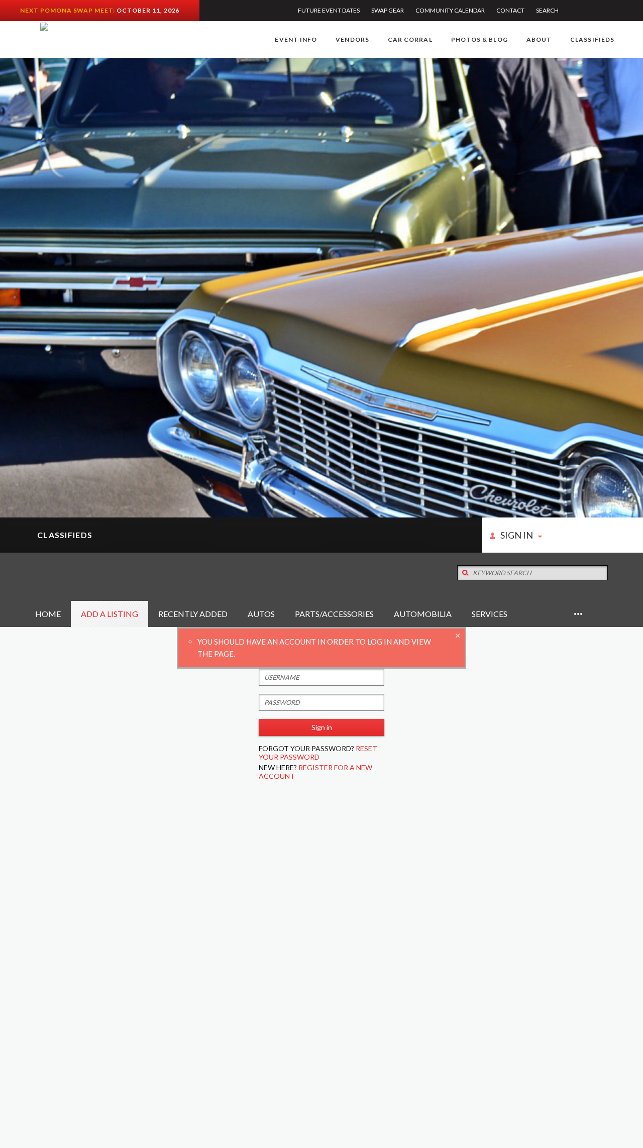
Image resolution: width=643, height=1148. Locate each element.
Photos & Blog (479, 39)
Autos (261, 613)
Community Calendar (450, 10)
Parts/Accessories (334, 613)
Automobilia (423, 613)
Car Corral (410, 39)
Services (489, 613)
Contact (510, 10)
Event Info (296, 39)
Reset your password (318, 752)
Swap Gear (387, 10)
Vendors (352, 39)
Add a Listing (109, 613)
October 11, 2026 (148, 10)
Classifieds (592, 39)
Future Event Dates (329, 10)
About (539, 39)
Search (547, 10)
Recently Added (193, 613)
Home (48, 613)
